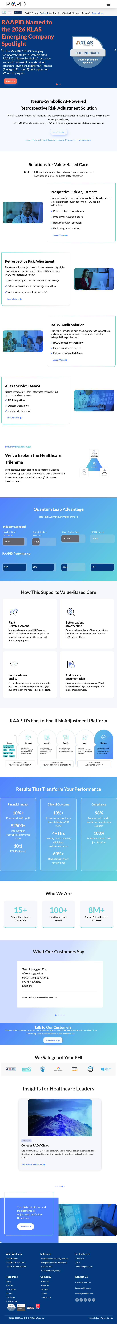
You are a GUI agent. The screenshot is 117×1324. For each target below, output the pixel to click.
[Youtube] (89, 1300)
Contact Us (46, 1297)
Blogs (8, 1281)
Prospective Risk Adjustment (54, 1262)
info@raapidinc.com (83, 1288)
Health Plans (12, 1258)
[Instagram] (85, 1300)
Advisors (45, 1285)
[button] (108, 4)
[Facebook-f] (81, 1300)
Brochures (11, 1289)
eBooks (9, 1285)
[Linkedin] (77, 1300)
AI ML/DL (80, 1258)
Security (44, 1289)
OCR (78, 1262)
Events (9, 1293)
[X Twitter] (93, 1300)
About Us (45, 1281)
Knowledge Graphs (84, 1266)
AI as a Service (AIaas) (50, 1270)
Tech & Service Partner (16, 1266)
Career (44, 1293)
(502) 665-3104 (85, 1282)
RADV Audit (46, 1266)
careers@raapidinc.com (84, 1293)
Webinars (10, 1297)
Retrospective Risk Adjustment (54, 1258)
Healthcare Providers (15, 1262)
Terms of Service (107, 1318)
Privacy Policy (93, 1318)
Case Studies (12, 1301)
